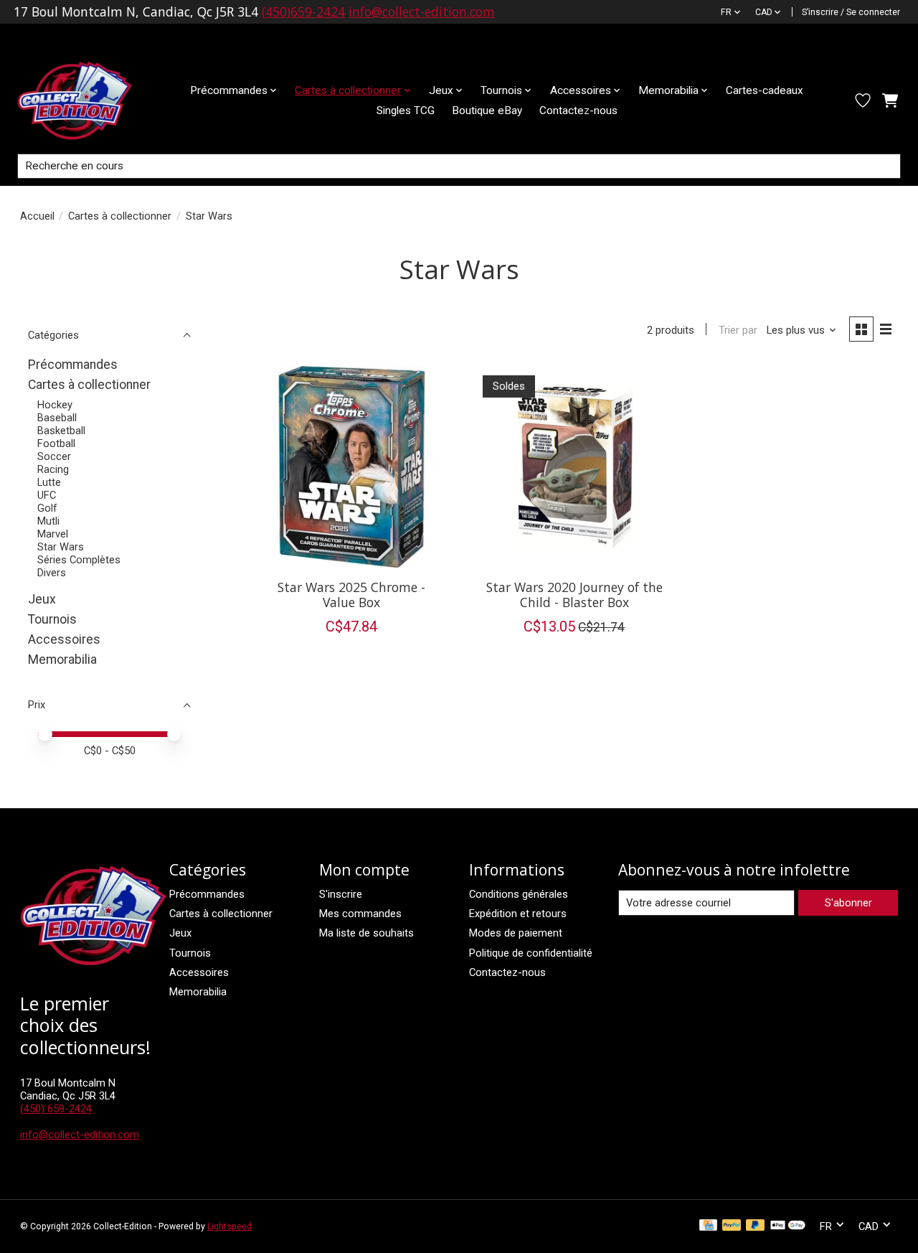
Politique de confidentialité (530, 953)
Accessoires (64, 639)
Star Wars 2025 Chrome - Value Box (351, 594)
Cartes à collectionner (119, 216)
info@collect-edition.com (422, 11)
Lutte (49, 482)
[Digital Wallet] (787, 1226)
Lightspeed (229, 1226)
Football (56, 443)
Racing (53, 469)
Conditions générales (518, 894)
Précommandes (73, 364)
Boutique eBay (487, 110)
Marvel (52, 533)
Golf (47, 508)
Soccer (54, 456)
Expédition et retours (518, 913)
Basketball (61, 430)
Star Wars (60, 546)
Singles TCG (406, 110)
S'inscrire (340, 894)
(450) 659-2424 (56, 1108)
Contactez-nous (578, 110)
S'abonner (848, 902)
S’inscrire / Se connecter (851, 12)
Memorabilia (62, 659)
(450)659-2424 (303, 11)
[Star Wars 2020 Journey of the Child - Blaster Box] (574, 466)
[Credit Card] (708, 1226)
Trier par (738, 330)
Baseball (57, 417)
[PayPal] (731, 1226)
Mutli (48, 521)
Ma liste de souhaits (366, 932)
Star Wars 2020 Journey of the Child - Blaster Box (574, 594)
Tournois (52, 619)
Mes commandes (360, 913)
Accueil (37, 216)
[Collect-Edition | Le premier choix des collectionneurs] (86, 100)
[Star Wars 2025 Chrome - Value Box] (351, 466)
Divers (51, 572)
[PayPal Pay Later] (755, 1226)
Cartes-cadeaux (764, 90)
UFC (46, 495)
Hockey (54, 404)
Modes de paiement (515, 932)
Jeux (42, 599)
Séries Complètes (78, 559)
